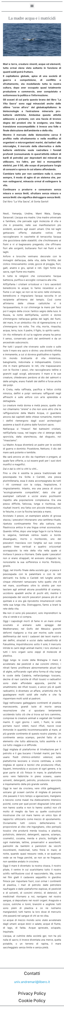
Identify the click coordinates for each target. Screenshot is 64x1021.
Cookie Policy (32, 1000)
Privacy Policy (32, 993)
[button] (32, 5)
